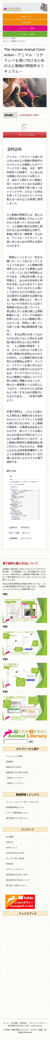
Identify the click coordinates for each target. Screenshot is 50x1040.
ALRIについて (26, 16)
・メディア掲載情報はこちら (16, 813)
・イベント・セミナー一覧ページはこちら (21, 802)
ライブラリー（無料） (27, 28)
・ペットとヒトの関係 (13, 756)
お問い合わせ (36, 1026)
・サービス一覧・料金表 (14, 858)
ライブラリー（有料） (27, 34)
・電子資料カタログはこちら (16, 818)
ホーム (5, 38)
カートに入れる (27, 134)
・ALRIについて (10, 848)
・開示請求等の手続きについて (16, 880)
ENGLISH (27, 22)
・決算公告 (8, 842)
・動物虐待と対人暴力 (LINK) (16, 772)
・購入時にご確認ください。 (16, 885)
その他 (13, 38)
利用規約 (23, 1023)
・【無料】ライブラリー (14, 783)
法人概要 (14, 1023)
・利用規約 (8, 864)
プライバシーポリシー (38, 1023)
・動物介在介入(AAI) (12, 767)
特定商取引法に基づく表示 (18, 1026)
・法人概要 (8, 837)
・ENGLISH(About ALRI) (14, 853)
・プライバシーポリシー (14, 869)
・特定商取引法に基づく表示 (16, 875)
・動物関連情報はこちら (14, 807)
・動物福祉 (8, 762)
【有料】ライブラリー (18, 41)
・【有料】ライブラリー (14, 778)
